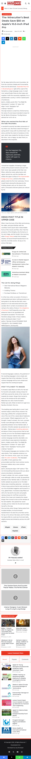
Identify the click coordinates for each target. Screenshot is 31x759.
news (16, 527)
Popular (14, 659)
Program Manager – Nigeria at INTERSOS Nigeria (19, 721)
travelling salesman (22, 429)
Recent (5, 659)
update (15, 531)
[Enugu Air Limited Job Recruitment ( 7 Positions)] (6, 254)
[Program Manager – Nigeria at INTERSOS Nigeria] (6, 722)
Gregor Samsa (9, 236)
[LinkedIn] (9, 537)
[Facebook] (3, 537)
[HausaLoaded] (14, 3)
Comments (25, 659)
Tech (24, 527)
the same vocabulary (11, 457)
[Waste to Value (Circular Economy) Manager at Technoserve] (6, 687)
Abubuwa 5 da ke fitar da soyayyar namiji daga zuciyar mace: (7, 642)
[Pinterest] (16, 537)
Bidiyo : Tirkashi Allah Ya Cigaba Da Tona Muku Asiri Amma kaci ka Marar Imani (7, 632)
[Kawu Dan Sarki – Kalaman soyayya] (23, 623)
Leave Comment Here (15, 653)
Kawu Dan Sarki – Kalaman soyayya (21, 629)
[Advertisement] (15, 63)
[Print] (3, 540)
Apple (8, 527)
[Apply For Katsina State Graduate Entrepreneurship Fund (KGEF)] (6, 712)
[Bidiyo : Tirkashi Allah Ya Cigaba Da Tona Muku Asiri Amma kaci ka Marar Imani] (8, 623)
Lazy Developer (19, 747)
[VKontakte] (22, 537)
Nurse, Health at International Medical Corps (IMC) (19, 729)
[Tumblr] (12, 537)
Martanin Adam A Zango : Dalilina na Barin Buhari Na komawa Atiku (22, 642)
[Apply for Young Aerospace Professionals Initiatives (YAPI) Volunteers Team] (6, 667)
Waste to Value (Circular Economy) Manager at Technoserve (20, 686)
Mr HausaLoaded (8, 31)
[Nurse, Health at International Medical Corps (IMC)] (6, 730)
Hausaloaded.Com (15, 745)
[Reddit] (19, 537)
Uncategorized (7, 14)
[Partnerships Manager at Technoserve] (6, 695)
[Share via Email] (25, 537)
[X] (6, 537)
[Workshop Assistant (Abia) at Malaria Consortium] (6, 274)
